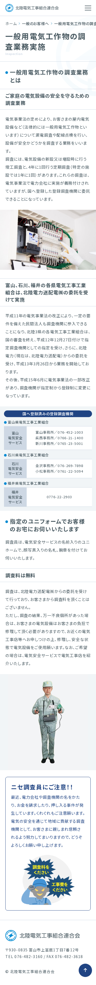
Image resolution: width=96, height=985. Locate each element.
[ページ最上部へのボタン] (85, 970)
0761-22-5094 (70, 471)
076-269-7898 (70, 465)
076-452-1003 (70, 432)
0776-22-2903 (59, 496)
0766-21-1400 (70, 437)
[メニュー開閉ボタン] (88, 8)
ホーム (11, 23)
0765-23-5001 (70, 443)
